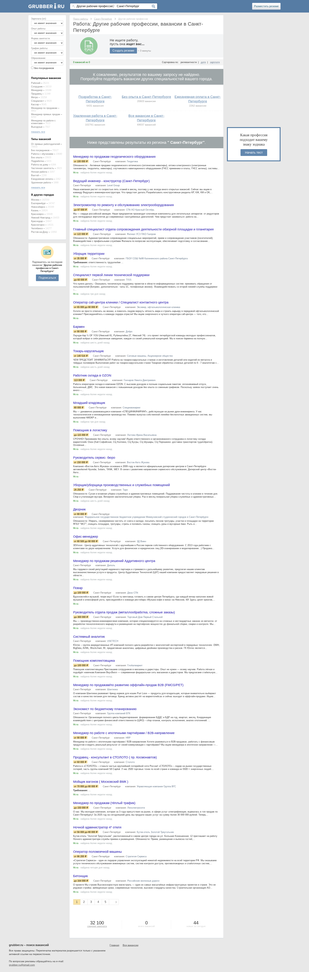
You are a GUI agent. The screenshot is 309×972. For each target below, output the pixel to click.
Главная (114, 945)
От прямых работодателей (45, 144)
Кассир (35, 104)
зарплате (215, 62)
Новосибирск (38, 207)
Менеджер (36, 90)
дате (203, 62)
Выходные (36, 127)
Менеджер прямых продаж (45, 114)
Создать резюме (123, 50)
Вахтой (35, 175)
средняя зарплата (97, 926)
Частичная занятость (42, 168)
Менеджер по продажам (44, 108)
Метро (34, 97)
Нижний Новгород (40, 217)
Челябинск (37, 228)
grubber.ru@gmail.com (22, 964)
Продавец (36, 93)
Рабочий (35, 83)
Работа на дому (39, 164)
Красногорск (38, 224)
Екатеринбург (38, 203)
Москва (35, 199)
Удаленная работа (41, 182)
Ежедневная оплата (42, 179)
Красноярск (37, 214)
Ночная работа (39, 171)
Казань (35, 210)
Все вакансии (130, 945)
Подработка (37, 161)
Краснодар (37, 221)
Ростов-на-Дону (39, 232)
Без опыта (36, 157)
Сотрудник (37, 86)
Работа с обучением (42, 154)
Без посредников (40, 150)
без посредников (44, 68)
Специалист (37, 101)
